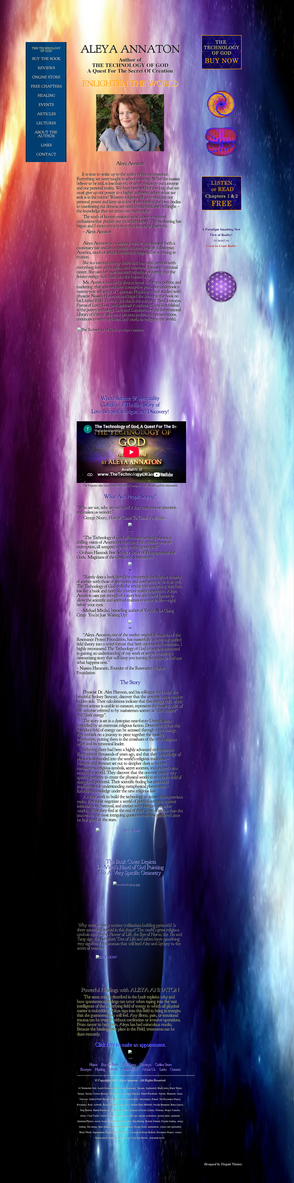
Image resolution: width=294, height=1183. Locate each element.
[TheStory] (129, 1064)
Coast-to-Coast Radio (221, 245)
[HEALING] (46, 96)
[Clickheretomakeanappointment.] (130, 1044)
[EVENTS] (46, 105)
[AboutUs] (148, 1069)
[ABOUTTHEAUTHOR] (46, 134)
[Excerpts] (85, 1069)
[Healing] (100, 1069)
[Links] (162, 1069)
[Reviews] (145, 1064)
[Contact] (175, 1069)
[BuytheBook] (110, 1064)
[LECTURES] (46, 123)
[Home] (93, 1064)
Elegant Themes (231, 1164)
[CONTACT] (46, 155)
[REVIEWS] (46, 68)
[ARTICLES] (46, 114)
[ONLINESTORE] (46, 77)
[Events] (112, 1069)
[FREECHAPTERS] (46, 86)
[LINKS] (46, 145)
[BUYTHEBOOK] (46, 59)
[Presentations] (129, 1069)
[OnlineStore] (163, 1064)
